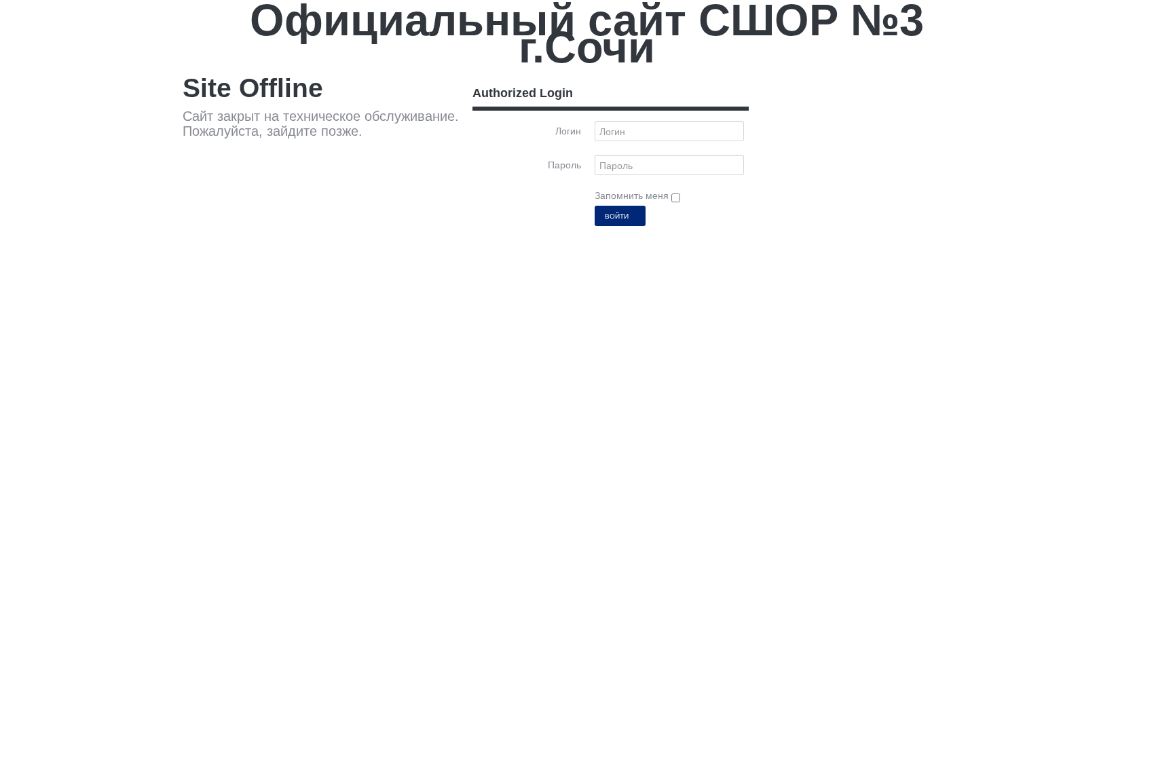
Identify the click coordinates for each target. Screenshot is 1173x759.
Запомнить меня (633, 195)
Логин (568, 131)
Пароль (564, 165)
